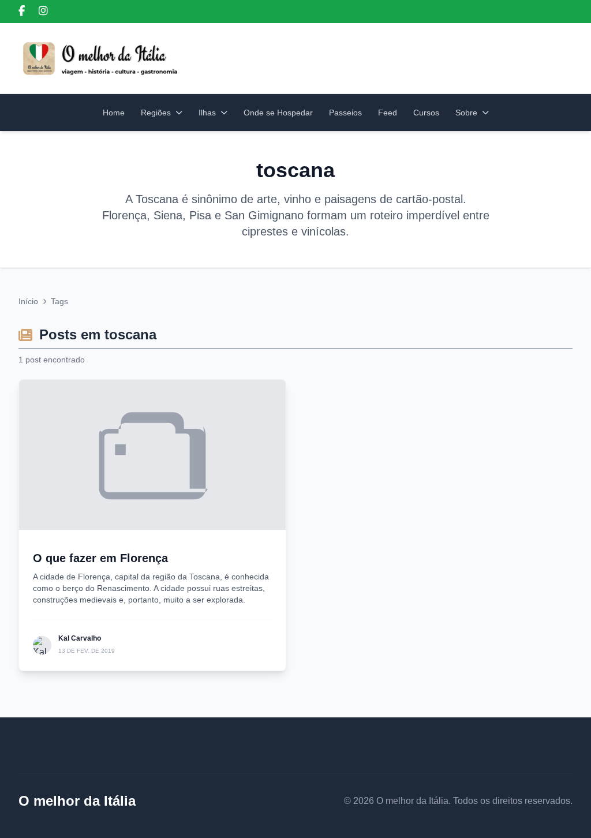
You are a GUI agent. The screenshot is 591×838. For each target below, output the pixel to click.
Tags (59, 301)
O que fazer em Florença (100, 558)
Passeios (345, 112)
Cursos (426, 112)
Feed (387, 112)
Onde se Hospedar (278, 112)
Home (114, 112)
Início (28, 301)
